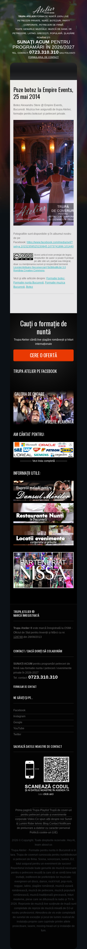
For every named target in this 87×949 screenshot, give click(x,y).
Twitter (17, 734)
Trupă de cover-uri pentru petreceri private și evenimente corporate (43, 815)
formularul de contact (43, 57)
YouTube (18, 728)
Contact (54, 823)
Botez (29, 286)
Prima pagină (23, 810)
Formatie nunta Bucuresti (28, 282)
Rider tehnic (35, 823)
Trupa (35, 810)
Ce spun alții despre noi (49, 819)
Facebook (19, 710)
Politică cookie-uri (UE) (44, 832)
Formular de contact (25, 686)
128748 (18, 637)
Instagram (19, 716)
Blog (46, 823)
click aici (48, 794)
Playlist (44, 810)
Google (17, 722)
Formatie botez (55, 278)
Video (31, 819)
